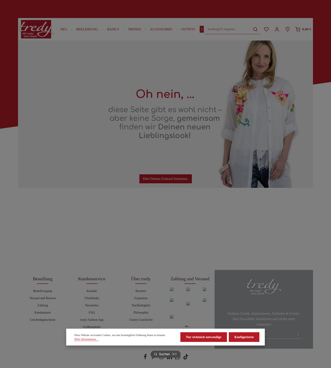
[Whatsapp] (178, 358)
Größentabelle (92, 327)
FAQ (92, 312)
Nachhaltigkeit (141, 305)
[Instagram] (162, 358)
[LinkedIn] (170, 358)
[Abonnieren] (298, 334)
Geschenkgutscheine (42, 319)
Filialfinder (92, 298)
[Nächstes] (202, 29)
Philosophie (141, 312)
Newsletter (92, 305)
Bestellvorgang (42, 291)
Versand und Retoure (42, 298)
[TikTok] (185, 358)
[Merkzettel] (266, 29)
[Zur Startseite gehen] (36, 29)
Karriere (141, 291)
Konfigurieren (244, 337)
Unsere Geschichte (141, 319)
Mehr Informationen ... (86, 339)
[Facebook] (146, 358)
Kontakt (92, 291)
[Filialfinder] (287, 29)
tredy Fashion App (92, 319)
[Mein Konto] (277, 29)
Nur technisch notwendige (203, 337)
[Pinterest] (154, 358)
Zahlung (42, 305)
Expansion (140, 298)
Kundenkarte (42, 312)
